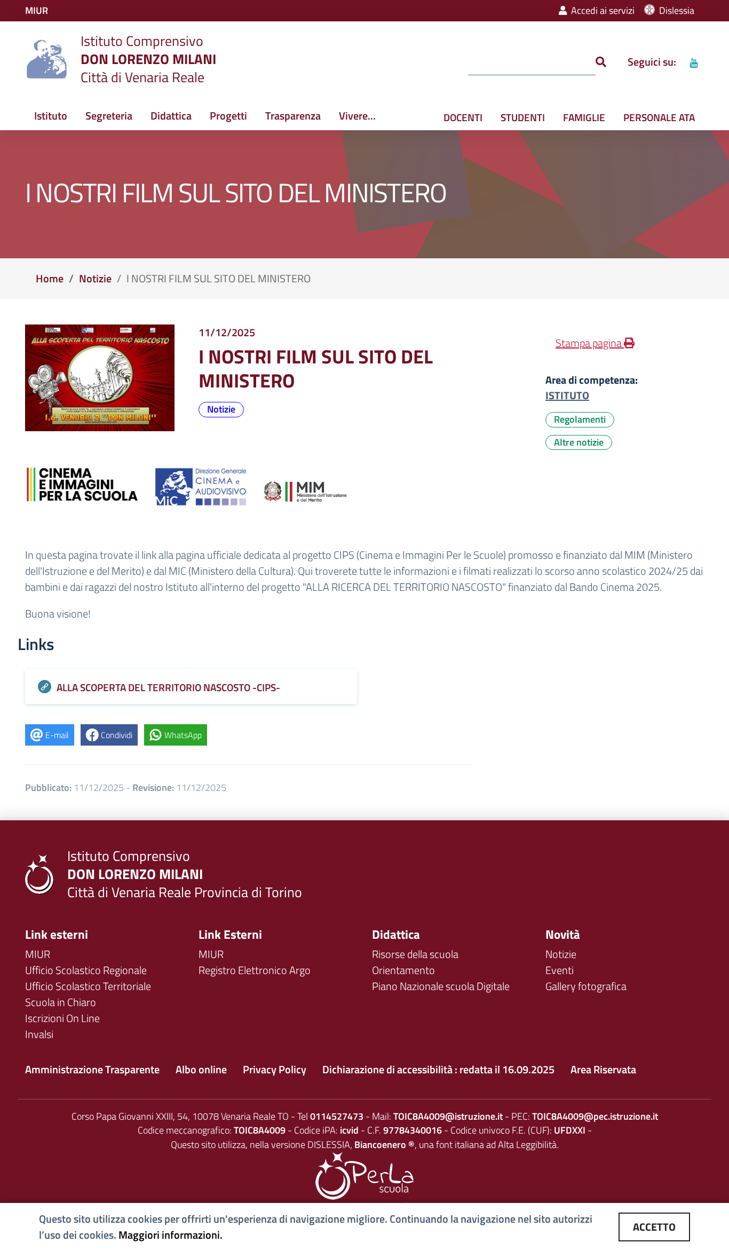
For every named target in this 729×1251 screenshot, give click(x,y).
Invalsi (39, 1034)
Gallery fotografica (586, 986)
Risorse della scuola (415, 954)
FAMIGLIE (584, 117)
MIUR (37, 954)
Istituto (50, 115)
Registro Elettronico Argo (255, 970)
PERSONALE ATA (659, 117)
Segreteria (108, 115)
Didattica (171, 115)
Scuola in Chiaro (60, 1002)
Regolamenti (580, 419)
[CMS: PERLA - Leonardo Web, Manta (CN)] (364, 1174)
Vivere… (357, 115)
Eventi (559, 970)
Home (50, 278)
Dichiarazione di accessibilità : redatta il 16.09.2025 (438, 1069)
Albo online (201, 1069)
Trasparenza (293, 115)
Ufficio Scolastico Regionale (86, 970)
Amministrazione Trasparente (92, 1069)
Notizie (95, 278)
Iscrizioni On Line (62, 1018)
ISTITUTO (567, 395)
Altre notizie (579, 442)
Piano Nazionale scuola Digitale (441, 986)
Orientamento (403, 970)
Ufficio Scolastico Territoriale (88, 986)
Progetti (228, 115)
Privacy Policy (274, 1069)
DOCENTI (462, 117)
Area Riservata (603, 1069)
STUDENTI (523, 117)
